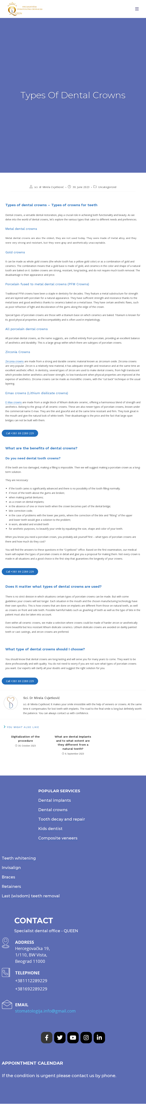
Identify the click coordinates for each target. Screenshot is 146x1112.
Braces (8, 877)
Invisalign (11, 867)
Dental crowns (52, 809)
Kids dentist (50, 828)
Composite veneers (57, 838)
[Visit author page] (11, 702)
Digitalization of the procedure (25, 738)
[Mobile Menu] (137, 9)
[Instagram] (86, 1037)
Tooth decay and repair (61, 819)
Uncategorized (107, 187)
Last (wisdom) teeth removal (31, 896)
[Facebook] (46, 1037)
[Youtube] (73, 1037)
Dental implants (54, 800)
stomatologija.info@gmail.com (45, 1011)
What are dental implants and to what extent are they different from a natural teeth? (73, 742)
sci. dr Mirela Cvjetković (49, 187)
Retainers (11, 886)
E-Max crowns (13, 402)
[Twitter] (60, 1037)
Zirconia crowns (14, 361)
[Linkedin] (99, 1037)
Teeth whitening (19, 858)
